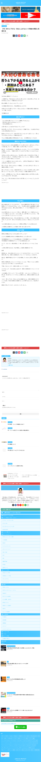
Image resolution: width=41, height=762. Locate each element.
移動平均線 (5, 561)
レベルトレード (24, 747)
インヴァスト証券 (25, 738)
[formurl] (28, 505)
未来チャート (5, 567)
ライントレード (6, 581)
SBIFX (5, 738)
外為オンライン (6, 602)
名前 (3, 392)
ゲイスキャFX (13, 740)
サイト (3, 401)
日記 (3, 643)
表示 (7, 113)
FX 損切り (5, 616)
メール (3, 396)
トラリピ (4, 633)
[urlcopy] (27, 36)
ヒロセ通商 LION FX (7, 599)
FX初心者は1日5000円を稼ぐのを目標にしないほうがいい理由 (20, 648)
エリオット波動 (31, 738)
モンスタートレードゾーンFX (8, 526)
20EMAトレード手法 (7, 575)
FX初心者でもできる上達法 (8, 515)
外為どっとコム (6, 587)
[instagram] (10, 365)
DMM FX (4, 593)
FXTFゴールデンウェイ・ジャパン (9, 590)
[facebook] (16, 36)
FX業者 (4, 584)
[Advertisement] (20, 45)
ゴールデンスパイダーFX (26, 740)
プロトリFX (5, 523)
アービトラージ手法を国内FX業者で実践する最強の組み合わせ (20, 694)
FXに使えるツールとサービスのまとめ (16, 450)
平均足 (4, 564)
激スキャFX (18, 749)
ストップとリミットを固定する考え (15, 465)
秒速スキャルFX (24, 749)
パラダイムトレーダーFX (13, 745)
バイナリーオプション (7, 629)
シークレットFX (34, 740)
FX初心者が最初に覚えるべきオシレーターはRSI (17, 663)
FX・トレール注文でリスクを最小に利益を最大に (18, 430)
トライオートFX (6, 631)
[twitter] (14, 36)
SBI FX (4, 608)
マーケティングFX (18, 747)
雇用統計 (4, 623)
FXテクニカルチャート (7, 534)
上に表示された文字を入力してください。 (9, 407)
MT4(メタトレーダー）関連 (8, 536)
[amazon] (23, 505)
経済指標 (4, 620)
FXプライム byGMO (7, 596)
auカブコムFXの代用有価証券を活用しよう (16, 679)
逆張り (32, 749)
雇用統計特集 (37, 749)
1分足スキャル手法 (6, 572)
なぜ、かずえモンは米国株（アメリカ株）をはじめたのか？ (20, 710)
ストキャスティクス (6, 546)
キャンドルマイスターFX (5, 740)
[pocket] (19, 36)
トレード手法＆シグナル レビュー (9, 517)
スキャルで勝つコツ (6, 532)
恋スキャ (9, 749)
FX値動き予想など (6, 638)
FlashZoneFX (5, 529)
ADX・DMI (5, 552)
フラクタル (28, 745)
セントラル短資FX (6, 611)
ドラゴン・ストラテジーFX (8, 520)
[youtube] (12, 365)
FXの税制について (12, 444)
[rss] (25, 505)
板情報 (14, 749)
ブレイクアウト (6, 578)
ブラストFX (33, 745)
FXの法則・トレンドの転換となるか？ (16, 424)
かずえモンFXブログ (21, 2)
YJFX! (15, 738)
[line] (24, 36)
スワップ (4, 626)
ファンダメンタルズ (21, 745)
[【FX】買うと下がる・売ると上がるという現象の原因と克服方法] (22, 36)
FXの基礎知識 (5, 369)
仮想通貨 (4, 641)
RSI (3, 558)
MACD (4, 542)
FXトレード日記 (6, 635)
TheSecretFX (10, 738)
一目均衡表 (5, 539)
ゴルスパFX (19, 740)
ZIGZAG (19, 738)
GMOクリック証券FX (7, 605)
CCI (3, 555)
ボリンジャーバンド (6, 549)
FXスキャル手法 (6, 570)
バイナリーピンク (4, 745)
